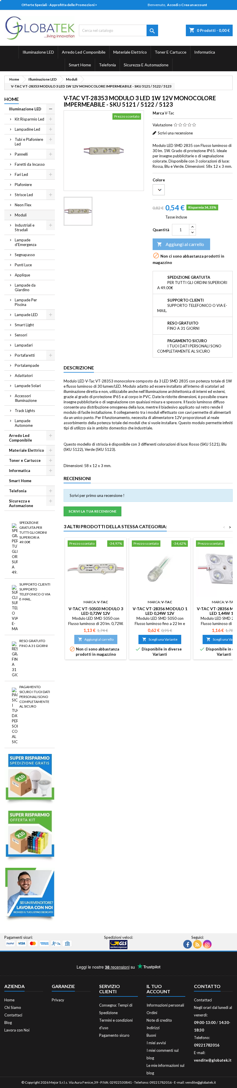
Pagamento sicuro (114, 1035)
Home (11, 99)
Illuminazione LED (38, 52)
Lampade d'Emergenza (25, 242)
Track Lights (25, 410)
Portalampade (27, 365)
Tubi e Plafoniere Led (29, 141)
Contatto (207, 986)
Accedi (172, 5)
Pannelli (21, 154)
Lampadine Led (27, 129)
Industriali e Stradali (24, 227)
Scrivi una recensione (175, 133)
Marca (158, 113)
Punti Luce (23, 265)
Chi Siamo (12, 1007)
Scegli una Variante (159, 639)
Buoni (151, 1035)
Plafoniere (23, 184)
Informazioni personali (165, 1005)
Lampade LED (26, 314)
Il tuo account (158, 988)
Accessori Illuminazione (26, 398)
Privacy (58, 1000)
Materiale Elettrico (130, 52)
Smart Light (24, 324)
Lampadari (24, 345)
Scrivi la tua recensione (92, 511)
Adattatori (24, 375)
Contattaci (13, 1015)
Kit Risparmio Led (29, 119)
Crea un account (194, 5)
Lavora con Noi (16, 1030)
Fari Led (21, 174)
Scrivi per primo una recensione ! (97, 495)
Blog (8, 1022)
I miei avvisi (156, 1042)
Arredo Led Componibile (83, 52)
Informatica (204, 52)
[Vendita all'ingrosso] (29, 894)
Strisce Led (24, 194)
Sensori (21, 335)
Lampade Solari (28, 385)
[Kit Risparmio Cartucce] (29, 836)
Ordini (152, 1012)
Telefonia (107, 64)
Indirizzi (153, 1027)
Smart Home (80, 64)
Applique (22, 275)
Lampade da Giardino (25, 287)
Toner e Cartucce (170, 52)
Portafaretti (25, 355)
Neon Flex (23, 205)
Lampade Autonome (24, 423)
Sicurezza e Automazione (146, 64)
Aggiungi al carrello (180, 244)
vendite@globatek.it (213, 1060)
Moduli (21, 215)
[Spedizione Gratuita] (29, 779)
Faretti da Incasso (30, 164)
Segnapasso (25, 254)
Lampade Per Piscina (26, 302)
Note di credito (159, 1020)
